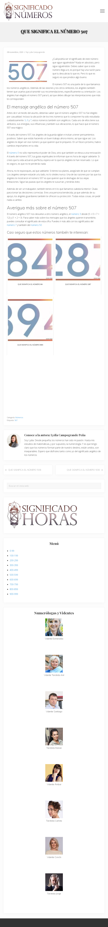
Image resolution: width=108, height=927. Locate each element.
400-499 (14, 570)
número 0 (14, 152)
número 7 (12, 225)
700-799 (14, 584)
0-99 (12, 550)
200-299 (14, 560)
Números (19, 417)
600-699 (14, 579)
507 (15, 420)
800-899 (14, 589)
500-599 (14, 574)
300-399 (14, 565)
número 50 (36, 225)
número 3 (76, 214)
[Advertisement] (54, 384)
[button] (102, 11)
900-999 (14, 594)
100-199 (14, 555)
